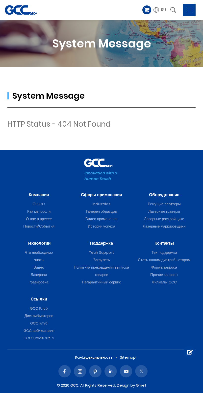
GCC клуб (39, 323)
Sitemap (128, 357)
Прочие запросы (164, 274)
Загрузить (101, 259)
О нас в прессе (39, 218)
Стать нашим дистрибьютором (164, 259)
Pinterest (95, 371)
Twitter (141, 371)
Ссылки (39, 299)
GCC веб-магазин (39, 330)
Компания (39, 195)
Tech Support (101, 252)
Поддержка (101, 243)
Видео (38, 267)
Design (123, 385)
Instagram (80, 371)
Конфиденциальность (93, 357)
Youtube (126, 371)
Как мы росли (39, 211)
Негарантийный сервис (101, 282)
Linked (110, 371)
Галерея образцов (101, 211)
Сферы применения (101, 195)
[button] (159, 10)
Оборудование (164, 195)
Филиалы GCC (164, 282)
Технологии (39, 243)
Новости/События (38, 226)
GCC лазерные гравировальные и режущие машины (21, 10)
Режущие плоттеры (164, 204)
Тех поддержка (164, 252)
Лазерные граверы (164, 211)
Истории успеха (101, 226)
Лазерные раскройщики (164, 218)
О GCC (39, 204)
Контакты (164, 243)
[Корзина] (146, 9)
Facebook (64, 371)
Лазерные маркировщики (164, 226)
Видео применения (101, 218)
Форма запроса (164, 267)
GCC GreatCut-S (39, 338)
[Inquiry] (189, 352)
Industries (101, 204)
